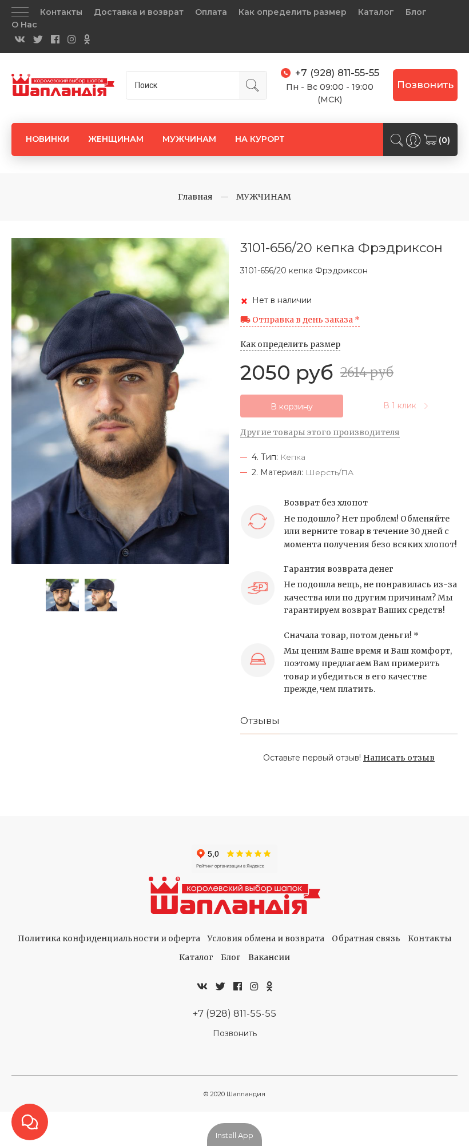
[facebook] (55, 39)
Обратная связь (366, 938)
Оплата (211, 12)
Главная (195, 197)
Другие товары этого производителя (320, 432)
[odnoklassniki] (87, 39)
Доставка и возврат (139, 12)
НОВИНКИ (47, 139)
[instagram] (71, 39)
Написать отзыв (399, 758)
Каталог (376, 12)
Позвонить (425, 84)
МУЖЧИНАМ (189, 139)
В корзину (292, 406)
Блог (416, 12)
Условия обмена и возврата (266, 938)
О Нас (24, 24)
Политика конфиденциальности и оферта (109, 938)
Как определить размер (293, 12)
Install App (234, 1135)
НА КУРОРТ (260, 139)
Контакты (61, 12)
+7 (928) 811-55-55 (234, 1013)
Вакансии (269, 957)
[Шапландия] (62, 85)
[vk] (19, 39)
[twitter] (38, 39)
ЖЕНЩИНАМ (116, 139)
